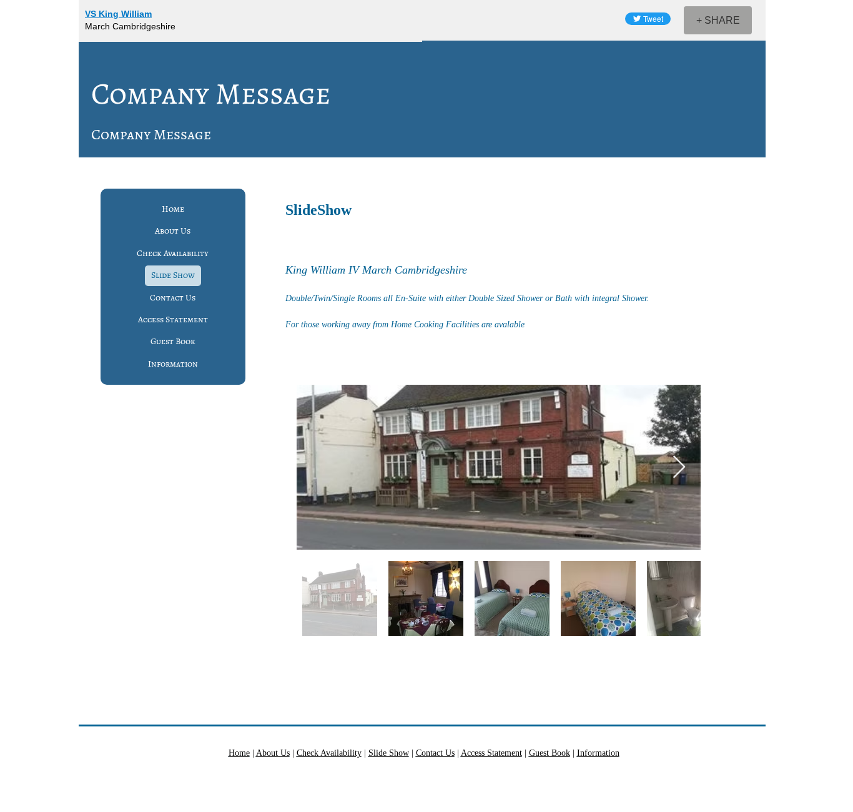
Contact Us (172, 298)
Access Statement (173, 319)
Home (173, 209)
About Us (172, 231)
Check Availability (173, 253)
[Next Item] (679, 467)
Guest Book (172, 341)
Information (173, 364)
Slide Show (173, 275)
